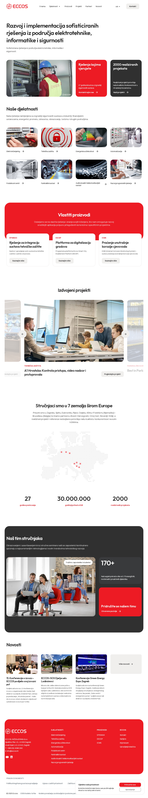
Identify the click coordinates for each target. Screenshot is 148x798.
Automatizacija (57, 747)
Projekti (79, 6)
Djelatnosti (55, 6)
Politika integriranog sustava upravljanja (21, 783)
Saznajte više (18, 261)
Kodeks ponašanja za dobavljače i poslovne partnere (59, 793)
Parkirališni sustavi (58, 754)
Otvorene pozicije (111, 611)
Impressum (124, 743)
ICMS (99, 743)
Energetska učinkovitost (60, 743)
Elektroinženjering (58, 735)
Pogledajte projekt (112, 374)
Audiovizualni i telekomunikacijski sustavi (67, 758)
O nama (42, 6)
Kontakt (123, 735)
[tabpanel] (28, 251)
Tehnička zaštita (57, 739)
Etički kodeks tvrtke (28, 793)
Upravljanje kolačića (128, 747)
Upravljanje (130, 790)
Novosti (99, 6)
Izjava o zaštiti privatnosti (52, 783)
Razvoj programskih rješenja (62, 762)
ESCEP (100, 739)
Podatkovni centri (58, 750)
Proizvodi (68, 6)
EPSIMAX (101, 735)
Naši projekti (121, 92)
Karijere (123, 739)
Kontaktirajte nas (88, 92)
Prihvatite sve (130, 785)
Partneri (88, 6)
